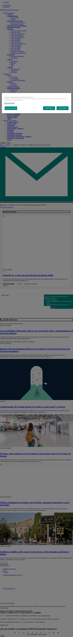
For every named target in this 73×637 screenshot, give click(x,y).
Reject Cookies (49, 108)
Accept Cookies (62, 108)
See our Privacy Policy (9, 103)
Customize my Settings (11, 108)
